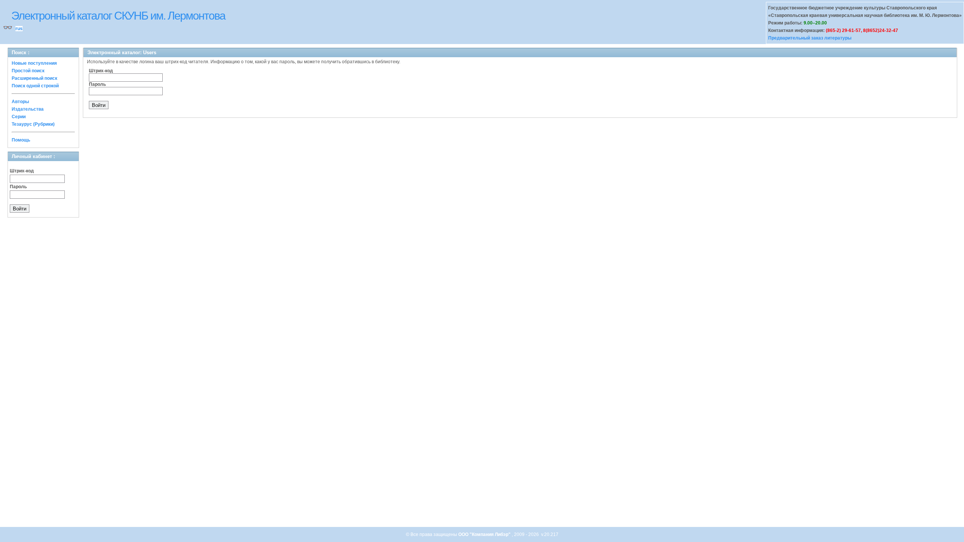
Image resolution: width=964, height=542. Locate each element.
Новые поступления (34, 63)
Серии (19, 116)
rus (19, 28)
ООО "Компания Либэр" (485, 534)
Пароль (18, 186)
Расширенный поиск (34, 78)
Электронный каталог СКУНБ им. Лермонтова (118, 15)
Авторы (20, 101)
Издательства (28, 109)
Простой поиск (28, 70)
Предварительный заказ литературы (809, 38)
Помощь (21, 140)
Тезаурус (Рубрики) (33, 124)
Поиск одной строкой (35, 85)
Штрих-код (22, 171)
